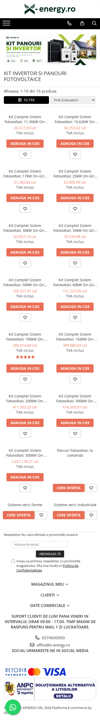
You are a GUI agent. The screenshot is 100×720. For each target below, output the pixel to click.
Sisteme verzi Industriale (75, 504)
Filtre (28, 99)
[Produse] (7, 24)
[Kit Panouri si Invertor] (50, 49)
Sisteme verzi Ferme (25, 504)
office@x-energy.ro (53, 644)
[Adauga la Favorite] (25, 154)
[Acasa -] (50, 9)
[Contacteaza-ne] (69, 23)
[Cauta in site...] (94, 23)
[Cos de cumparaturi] (82, 23)
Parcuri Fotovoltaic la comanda (75, 453)
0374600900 (53, 637)
